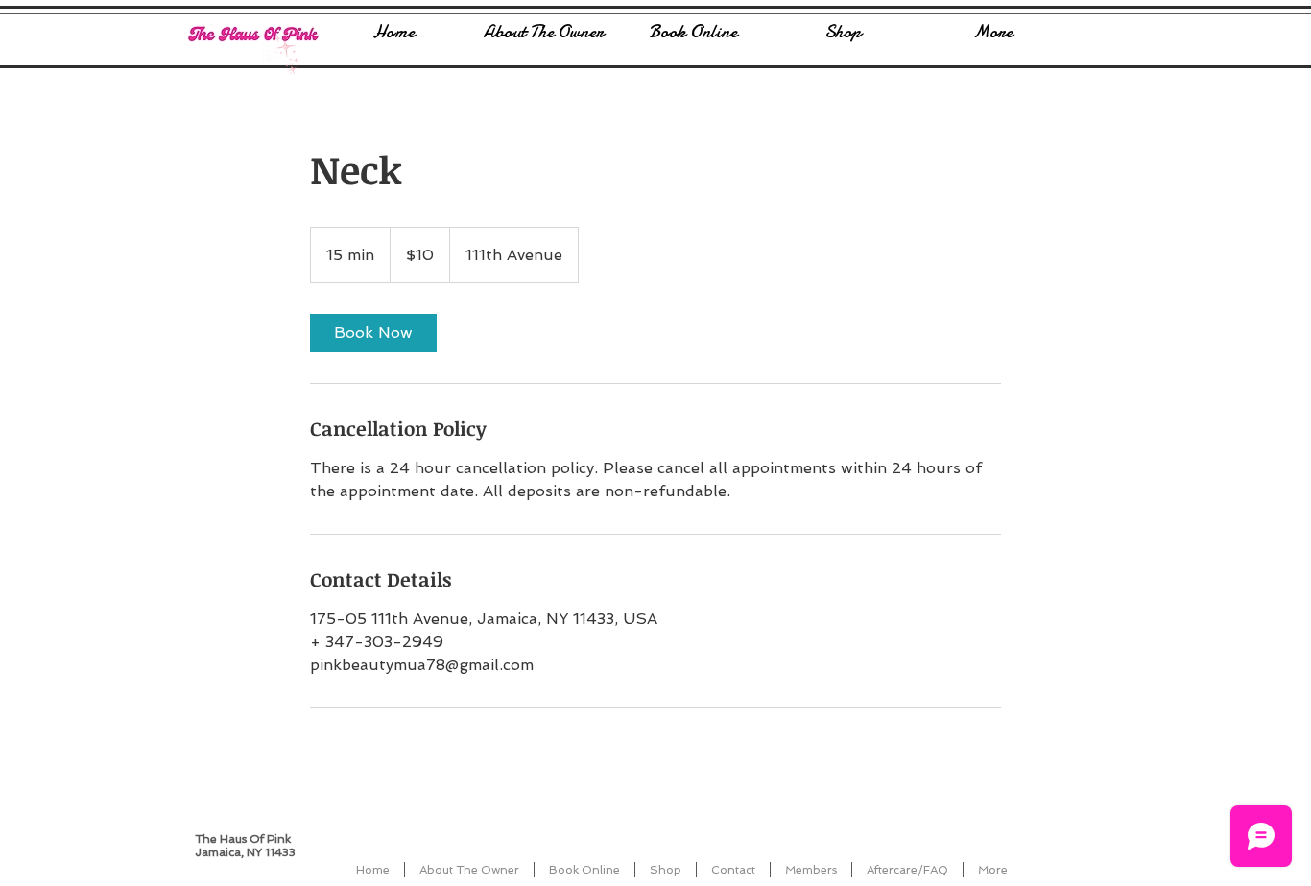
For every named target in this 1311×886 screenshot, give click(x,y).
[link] (373, 333)
